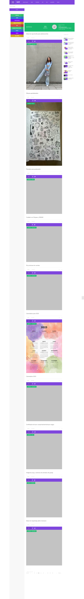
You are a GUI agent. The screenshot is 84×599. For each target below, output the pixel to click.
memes (17, 30)
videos (17, 33)
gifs (17, 25)
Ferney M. (32, 37)
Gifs (42, 2)
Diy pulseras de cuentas (33, 265)
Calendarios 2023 (31, 376)
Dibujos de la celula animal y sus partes (71, 48)
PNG (47, 2)
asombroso (29, 44)
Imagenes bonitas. (70, 71)
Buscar (17, 9)
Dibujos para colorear (70, 62)
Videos (58, 2)
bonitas (33, 179)
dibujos (33, 103)
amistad (17, 15)
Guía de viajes (25, 2)
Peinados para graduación (33, 169)
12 (43, 573)
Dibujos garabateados (32, 93)
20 (47, 573)
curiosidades (34, 44)
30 (50, 573)
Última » (59, 573)
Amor (32, 2)
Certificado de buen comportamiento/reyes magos (64, 27)
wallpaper (17, 35)
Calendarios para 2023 (32, 313)
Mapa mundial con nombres (70, 52)
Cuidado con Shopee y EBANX (34, 217)
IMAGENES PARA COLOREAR (17, 28)
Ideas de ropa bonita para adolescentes (37, 34)
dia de (32, 434)
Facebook (37, 2)
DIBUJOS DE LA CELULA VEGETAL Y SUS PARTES (71, 57)
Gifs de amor (70, 74)
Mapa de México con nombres (71, 39)
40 (52, 573)
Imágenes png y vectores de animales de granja (39, 473)
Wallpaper (52, 2)
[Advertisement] (50, 14)
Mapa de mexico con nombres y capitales (71, 43)
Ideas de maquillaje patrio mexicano (36, 521)
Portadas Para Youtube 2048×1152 (70, 66)
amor (17, 17)
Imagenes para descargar (70, 78)
